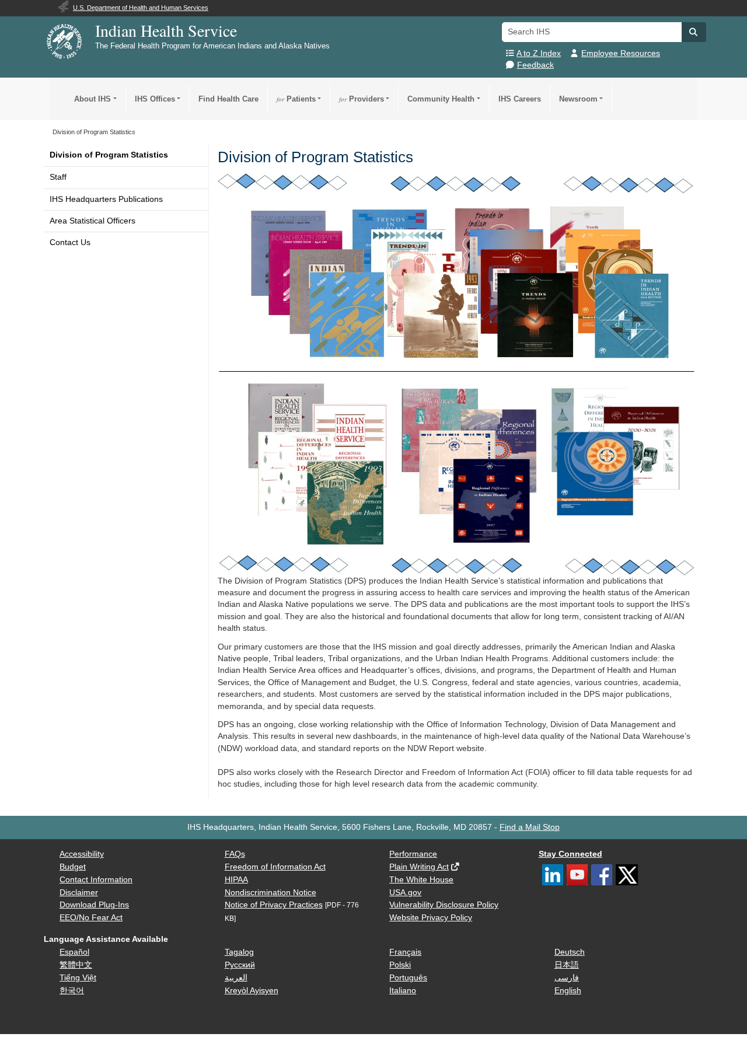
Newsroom (578, 99)
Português (408, 977)
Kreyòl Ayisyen (251, 990)
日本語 (566, 965)
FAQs (235, 854)
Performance (413, 854)
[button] (694, 32)
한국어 (72, 990)
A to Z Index (538, 53)
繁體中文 (76, 965)
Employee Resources (620, 53)
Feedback (535, 65)
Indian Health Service (166, 30)
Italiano (402, 990)
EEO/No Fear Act (91, 917)
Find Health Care (228, 99)
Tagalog (239, 952)
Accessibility (82, 854)
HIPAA (236, 879)
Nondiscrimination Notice (270, 892)
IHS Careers (519, 99)
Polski (400, 965)
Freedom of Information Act (275, 867)
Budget (73, 867)
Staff (58, 177)
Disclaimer (79, 892)
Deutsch (569, 952)
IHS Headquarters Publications (106, 199)
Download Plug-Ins (94, 904)
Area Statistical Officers (92, 221)
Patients (296, 99)
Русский (240, 965)
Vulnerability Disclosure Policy (443, 904)
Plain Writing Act (419, 867)
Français (405, 952)
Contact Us (70, 242)
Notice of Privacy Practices (274, 904)
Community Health (440, 99)
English (567, 990)
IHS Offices (155, 99)
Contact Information (96, 879)
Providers (361, 99)
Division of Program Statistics (109, 155)
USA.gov (405, 892)
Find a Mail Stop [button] (530, 827)
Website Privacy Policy (430, 917)
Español (74, 952)
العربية (236, 977)
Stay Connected (570, 854)
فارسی (566, 977)
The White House (421, 879)
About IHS (92, 99)
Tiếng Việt (78, 977)
